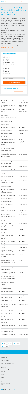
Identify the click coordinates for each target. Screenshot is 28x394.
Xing (10, 343)
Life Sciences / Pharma (9, 62)
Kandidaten (3, 367)
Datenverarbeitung (5, 384)
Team (2, 373)
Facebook (6, 346)
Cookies (2, 386)
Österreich (6, 71)
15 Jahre (2, 377)
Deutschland (7, 68)
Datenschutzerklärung (5, 383)
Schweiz (6, 70)
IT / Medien (6, 59)
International (7, 73)
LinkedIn (17, 343)
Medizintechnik (7, 57)
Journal (2, 374)
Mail (5, 343)
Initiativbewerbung (18, 91)
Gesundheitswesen (8, 60)
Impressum (3, 381)
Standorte (3, 376)
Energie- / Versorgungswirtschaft (11, 64)
